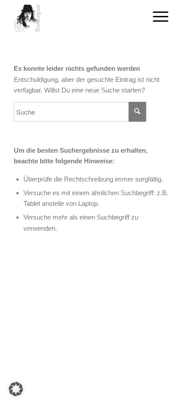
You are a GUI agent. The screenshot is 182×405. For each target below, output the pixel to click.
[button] (16, 389)
